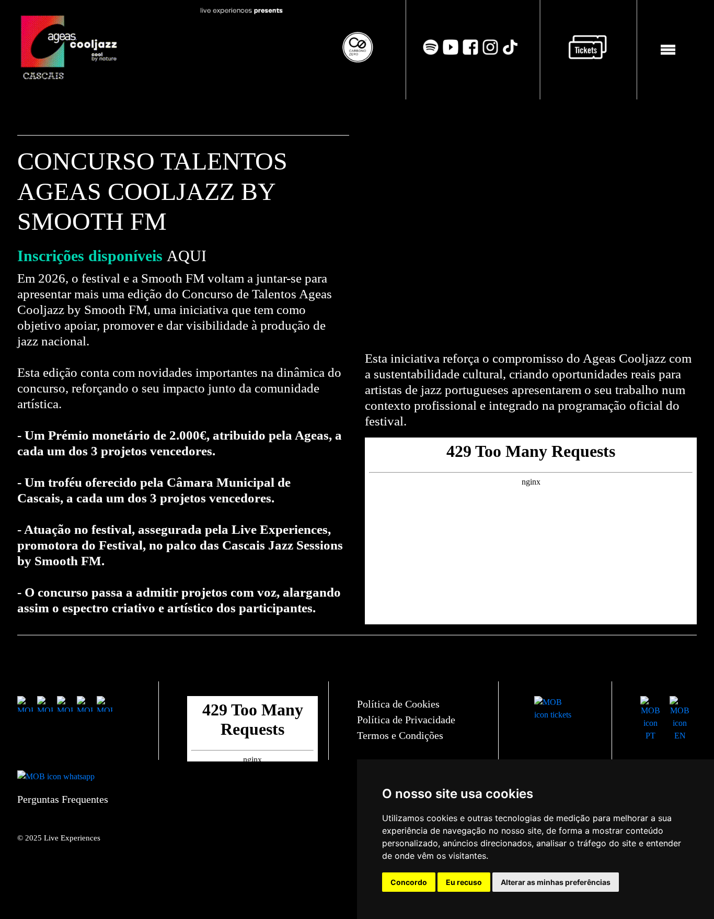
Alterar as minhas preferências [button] (556, 882)
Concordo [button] (408, 882)
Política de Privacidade (406, 719)
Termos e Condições (400, 735)
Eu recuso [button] (464, 882)
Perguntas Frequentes (62, 799)
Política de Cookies (398, 704)
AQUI (186, 255)
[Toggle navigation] (667, 50)
